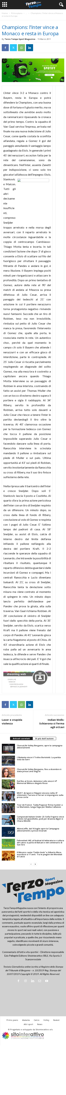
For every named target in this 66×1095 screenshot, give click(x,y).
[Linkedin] (29, 47)
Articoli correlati (21, 738)
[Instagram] (26, 981)
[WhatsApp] (21, 47)
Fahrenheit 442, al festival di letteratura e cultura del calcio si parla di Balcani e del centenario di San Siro (40, 842)
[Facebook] (5, 47)
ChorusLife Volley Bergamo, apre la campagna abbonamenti (39, 746)
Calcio (36, 1020)
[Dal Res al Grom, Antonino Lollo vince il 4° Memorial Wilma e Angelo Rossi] (8, 784)
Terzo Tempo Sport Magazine (20, 39)
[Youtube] (47, 981)
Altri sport (28, 1024)
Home (5, 13)
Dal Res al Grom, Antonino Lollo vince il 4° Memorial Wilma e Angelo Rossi (37, 782)
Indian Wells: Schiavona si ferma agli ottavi (51, 723)
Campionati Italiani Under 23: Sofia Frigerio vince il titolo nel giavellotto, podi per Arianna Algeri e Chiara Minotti (40, 818)
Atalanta (26, 1020)
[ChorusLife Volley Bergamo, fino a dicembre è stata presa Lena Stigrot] (8, 772)
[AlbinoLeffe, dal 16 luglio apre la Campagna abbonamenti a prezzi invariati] (8, 832)
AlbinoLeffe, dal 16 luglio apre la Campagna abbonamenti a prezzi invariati (38, 829)
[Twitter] (13, 47)
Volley (46, 1020)
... (26, 13)
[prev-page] (31, 864)
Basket (56, 1020)
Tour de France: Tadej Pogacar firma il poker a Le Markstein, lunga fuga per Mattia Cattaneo (40, 805)
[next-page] (35, 864)
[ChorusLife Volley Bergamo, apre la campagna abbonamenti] (8, 749)
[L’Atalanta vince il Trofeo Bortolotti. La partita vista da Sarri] (8, 760)
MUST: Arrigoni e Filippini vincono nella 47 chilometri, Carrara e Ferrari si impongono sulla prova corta (40, 795)
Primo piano (16, 13)
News (39, 1024)
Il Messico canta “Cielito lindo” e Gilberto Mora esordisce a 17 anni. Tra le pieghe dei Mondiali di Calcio (39, 854)
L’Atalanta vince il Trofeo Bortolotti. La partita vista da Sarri (39, 758)
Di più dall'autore (44, 738)
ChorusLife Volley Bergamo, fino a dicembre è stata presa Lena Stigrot (39, 770)
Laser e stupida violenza (12, 721)
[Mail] (40, 981)
